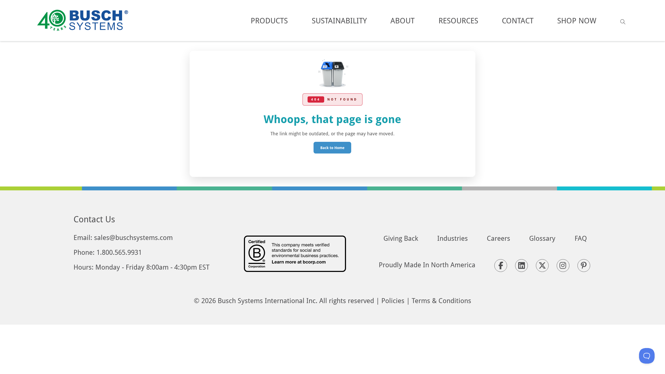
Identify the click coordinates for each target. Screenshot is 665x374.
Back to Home (332, 147)
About (402, 20)
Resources (458, 20)
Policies (392, 300)
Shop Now (576, 20)
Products (269, 20)
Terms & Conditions (441, 300)
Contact (518, 20)
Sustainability (339, 20)
